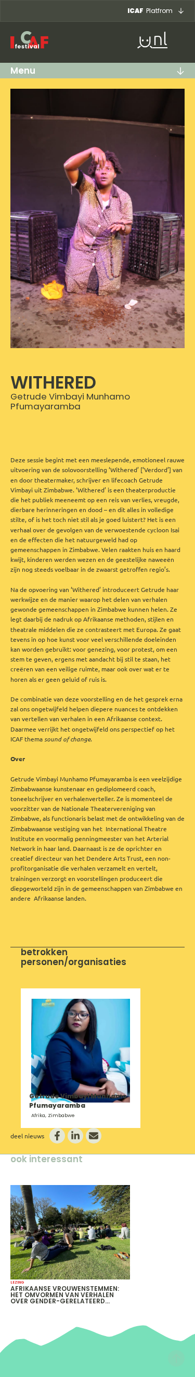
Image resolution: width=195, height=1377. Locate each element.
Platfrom (150, 10)
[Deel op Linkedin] (75, 1136)
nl (160, 40)
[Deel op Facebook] (57, 1136)
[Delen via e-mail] (93, 1136)
